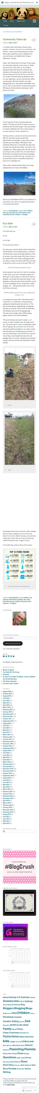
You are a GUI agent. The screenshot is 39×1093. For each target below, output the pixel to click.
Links (25, 1041)
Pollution (17, 214)
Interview (29, 1036)
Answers (8, 1001)
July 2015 (6, 780)
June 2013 (6, 819)
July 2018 (6, 698)
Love (31, 1041)
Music (23, 1045)
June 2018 (6, 700)
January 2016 (7, 766)
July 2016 (6, 753)
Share (24, 1061)
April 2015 (6, 787)
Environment (23, 213)
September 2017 (8, 721)
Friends (23, 1033)
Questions (9, 1057)
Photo (5, 1054)
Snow (16, 1065)
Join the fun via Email (11, 635)
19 (33, 40)
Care (25, 211)
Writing (7, 1072)
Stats (34, 1065)
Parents (12, 214)
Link (19, 1042)
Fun (27, 1033)
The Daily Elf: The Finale (11, 672)
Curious (21, 1021)
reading (22, 1058)
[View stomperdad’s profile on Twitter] (6, 656)
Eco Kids (8, 223)
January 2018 (7, 712)
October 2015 (7, 773)
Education (6, 1025)
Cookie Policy (10, 1085)
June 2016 (6, 755)
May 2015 (6, 785)
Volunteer (6, 603)
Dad (10, 213)
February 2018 (7, 709)
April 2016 (6, 760)
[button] (14, 908)
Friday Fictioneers (11, 1032)
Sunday (12, 1068)
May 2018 (6, 703)
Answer (32, 997)
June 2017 (6, 728)
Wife (23, 1069)
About (12, 21)
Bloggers (8, 1008)
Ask (16, 1001)
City (30, 597)
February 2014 (7, 805)
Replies (24, 214)
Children (29, 211)
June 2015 (6, 782)
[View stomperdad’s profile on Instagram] (9, 656)
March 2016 (7, 762)
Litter (28, 599)
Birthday (17, 1005)
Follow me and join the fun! (13, 643)
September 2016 (8, 748)
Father (14, 1029)
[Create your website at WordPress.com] (19, 2)
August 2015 (7, 778)
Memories (9, 1045)
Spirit (23, 1065)
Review (28, 1057)
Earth (13, 213)
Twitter (16, 204)
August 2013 (7, 814)
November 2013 (8, 812)
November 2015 (8, 771)
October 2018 (7, 694)
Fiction (20, 1029)
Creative (18, 1017)
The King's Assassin (10, 681)
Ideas (22, 1036)
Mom (14, 1045)
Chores (32, 1013)
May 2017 (6, 730)
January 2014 (7, 807)
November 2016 (8, 744)
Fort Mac (19, 324)
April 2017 (6, 732)
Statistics (28, 1065)
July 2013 (6, 816)
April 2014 (6, 800)
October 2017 (7, 719)
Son (19, 1065)
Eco (17, 213)
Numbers (6, 1050)
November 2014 (8, 798)
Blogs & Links (21, 21)
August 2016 (7, 750)
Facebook (8, 204)
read (18, 1057)
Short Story (8, 1064)
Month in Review (8, 670)
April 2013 (6, 823)
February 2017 (7, 737)
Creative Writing (11, 1021)
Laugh (12, 1041)
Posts (20, 1053)
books (5, 1013)
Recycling (24, 601)
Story (5, 1068)
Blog (22, 1004)
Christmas (8, 1016)
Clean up (5, 213)
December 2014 (8, 796)
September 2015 (8, 775)
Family (7, 1029)
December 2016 (8, 741)
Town (29, 601)
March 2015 (7, 789)
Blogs (29, 1008)
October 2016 (7, 746)
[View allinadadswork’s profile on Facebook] (4, 656)
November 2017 (8, 716)
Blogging (19, 1008)
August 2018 (7, 696)
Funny (7, 1036)
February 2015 (7, 791)
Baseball (10, 1005)
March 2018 (7, 707)
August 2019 (7, 691)
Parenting (6, 214)
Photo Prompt (12, 1054)
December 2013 (8, 810)
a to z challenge (26, 1001)
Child (14, 1013)
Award (5, 1005)
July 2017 (6, 725)
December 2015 (8, 769)
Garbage (20, 599)
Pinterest (6, 674)
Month (18, 1045)
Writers (28, 1068)
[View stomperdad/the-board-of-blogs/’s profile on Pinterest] (11, 656)
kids (29, 213)
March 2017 (7, 734)
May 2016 (6, 757)
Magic (4, 1045)
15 (33, 224)
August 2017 (7, 723)
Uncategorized (13, 211)
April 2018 (6, 705)
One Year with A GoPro (10, 683)
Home (5, 21)
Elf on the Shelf (20, 1024)
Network (29, 1045)
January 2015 (7, 794)
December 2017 (8, 714)
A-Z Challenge (23, 997)
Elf (11, 1024)
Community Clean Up (14, 39)
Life (16, 1042)
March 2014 (7, 803)
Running (6, 1062)
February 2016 (7, 764)
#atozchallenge (9, 997)
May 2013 (6, 821)
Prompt (26, 1053)
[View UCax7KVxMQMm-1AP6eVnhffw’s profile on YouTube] (13, 656)
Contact (5, 25)
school (11, 1062)
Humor (15, 1036)
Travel (19, 1069)
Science (17, 1062)
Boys (9, 1013)
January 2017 (7, 739)
